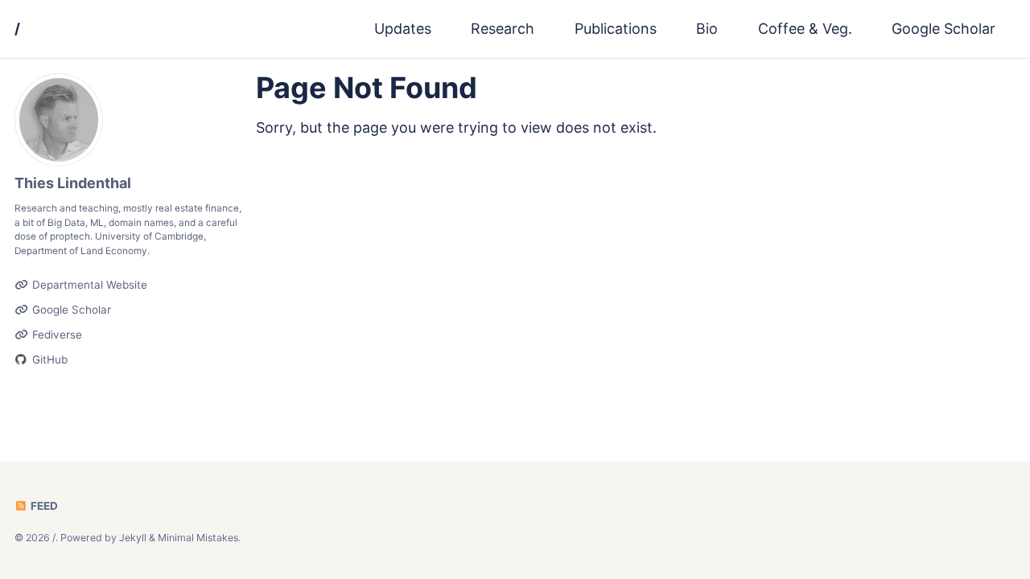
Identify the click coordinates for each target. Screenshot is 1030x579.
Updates (402, 28)
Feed (43, 505)
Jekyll (132, 538)
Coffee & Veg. (805, 28)
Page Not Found (366, 87)
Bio (707, 28)
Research (502, 28)
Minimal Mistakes (198, 538)
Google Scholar (943, 28)
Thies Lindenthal (72, 183)
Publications (616, 28)
